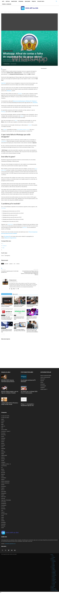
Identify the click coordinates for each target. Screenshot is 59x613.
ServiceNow (27, 1)
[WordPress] (18, 343)
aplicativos (25, 227)
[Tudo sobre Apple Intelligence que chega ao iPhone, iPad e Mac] (19, 379)
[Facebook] (2, 605)
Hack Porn (3, 83)
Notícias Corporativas (5, 536)
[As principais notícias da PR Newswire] (29, 432)
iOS (2, 522)
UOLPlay (2, 575)
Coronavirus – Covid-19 (5, 486)
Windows (20, 93)
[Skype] (14, 343)
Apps (3, 1)
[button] (56, 1)
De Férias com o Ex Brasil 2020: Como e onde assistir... (29, 447)
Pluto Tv (2, 544)
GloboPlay (3, 506)
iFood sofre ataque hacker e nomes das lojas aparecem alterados (17, 283)
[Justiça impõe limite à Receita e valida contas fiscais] (10, 454)
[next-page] (4, 389)
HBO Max (3, 513)
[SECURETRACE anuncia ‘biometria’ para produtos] (10, 432)
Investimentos (4, 520)
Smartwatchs (3, 560)
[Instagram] (10, 343)
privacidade (6, 318)
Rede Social (3, 551)
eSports (2, 496)
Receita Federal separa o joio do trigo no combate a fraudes (9, 447)
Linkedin (3, 525)
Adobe (2, 474)
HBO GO (2, 512)
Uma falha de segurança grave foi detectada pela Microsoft (9, 327)
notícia (21, 116)
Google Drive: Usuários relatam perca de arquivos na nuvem (15, 302)
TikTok (2, 570)
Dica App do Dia (7, 236)
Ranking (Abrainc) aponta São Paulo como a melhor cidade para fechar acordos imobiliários (32, 385)
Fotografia (3, 503)
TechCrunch (10, 224)
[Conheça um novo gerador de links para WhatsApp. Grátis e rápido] (19, 367)
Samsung (3, 553)
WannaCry (9, 90)
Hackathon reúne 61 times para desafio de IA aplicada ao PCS (16, 266)
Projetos (34, 1)
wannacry (17, 318)
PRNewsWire (3, 548)
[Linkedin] (12, 343)
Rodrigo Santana (7, 63)
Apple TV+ (3, 481)
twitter (2, 573)
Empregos (3, 493)
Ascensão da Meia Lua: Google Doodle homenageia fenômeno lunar (6, 385)
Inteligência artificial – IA (6, 518)
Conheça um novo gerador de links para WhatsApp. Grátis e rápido (19, 372)
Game (2, 505)
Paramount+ (3, 541)
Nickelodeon (3, 532)
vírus (16, 120)
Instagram (3, 517)
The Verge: (3, 208)
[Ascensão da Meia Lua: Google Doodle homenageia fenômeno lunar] (7, 379)
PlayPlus (2, 542)
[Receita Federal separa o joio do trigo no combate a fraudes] (10, 443)
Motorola (3, 529)
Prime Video (3, 546)
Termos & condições (6, 4)
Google (5, 129)
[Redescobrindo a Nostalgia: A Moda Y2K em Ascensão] (19, 355)
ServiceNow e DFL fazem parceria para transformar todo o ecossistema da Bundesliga (6, 372)
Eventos (2, 498)
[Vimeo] (8, 605)
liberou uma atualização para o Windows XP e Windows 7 (25, 101)
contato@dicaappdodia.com (10, 598)
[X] (16, 343)
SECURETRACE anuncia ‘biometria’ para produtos (7, 435)
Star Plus (3, 561)
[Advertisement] (29, 22)
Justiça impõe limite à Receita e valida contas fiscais (9, 458)
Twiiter (2, 572)
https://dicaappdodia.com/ (13, 336)
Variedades (15, 358)
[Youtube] (15, 605)
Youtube (30, 125)
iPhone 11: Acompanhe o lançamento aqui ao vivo (27, 459)
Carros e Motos (4, 484)
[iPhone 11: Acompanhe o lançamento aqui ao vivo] (29, 454)
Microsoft (3, 527)
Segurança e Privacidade (30, 358)
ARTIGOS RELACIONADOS (6, 349)
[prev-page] (2, 389)
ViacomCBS (3, 579)
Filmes (2, 501)
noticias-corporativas (5, 537)
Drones (2, 491)
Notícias (8, 1)
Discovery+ (3, 487)
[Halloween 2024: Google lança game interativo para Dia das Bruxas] (32, 367)
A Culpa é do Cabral (5, 472)
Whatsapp (3, 111)
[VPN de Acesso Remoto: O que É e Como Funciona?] (32, 355)
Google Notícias (13, 237)
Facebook (3, 499)
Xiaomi (2, 582)
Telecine (2, 567)
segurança (10, 318)
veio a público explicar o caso (23, 129)
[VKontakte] (12, 605)
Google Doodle (29, 370)
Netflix (2, 530)
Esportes (3, 494)
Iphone (2, 524)
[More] (19, 68)
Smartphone (14, 1)
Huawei (2, 515)
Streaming (20, 1)
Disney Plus (3, 489)
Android (2, 475)
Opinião (2, 539)
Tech (2, 565)
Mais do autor (15, 349)
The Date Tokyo (40, 1)
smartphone (3, 141)
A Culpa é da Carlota (5, 470)
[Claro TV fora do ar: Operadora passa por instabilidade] (7, 355)
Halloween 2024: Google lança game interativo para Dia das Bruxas (32, 372)
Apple (2, 477)
